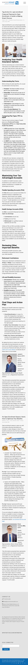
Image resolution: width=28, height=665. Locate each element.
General (21, 20)
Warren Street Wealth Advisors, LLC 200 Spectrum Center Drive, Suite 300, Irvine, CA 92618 (10, 606)
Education (11, 20)
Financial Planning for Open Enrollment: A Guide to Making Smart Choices (12, 16)
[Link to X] (23, 663)
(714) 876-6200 (6, 599)
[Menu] (24, 3)
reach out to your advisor (9, 349)
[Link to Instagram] (14, 663)
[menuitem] (24, 3)
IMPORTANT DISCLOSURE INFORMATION (12, 632)
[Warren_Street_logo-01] (11, 3)
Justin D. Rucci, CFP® (5, 21)
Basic (12, 420)
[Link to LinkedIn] (16, 663)
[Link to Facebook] (12, 663)
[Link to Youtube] (18, 663)
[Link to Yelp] (20, 663)
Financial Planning (16, 20)
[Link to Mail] (25, 663)
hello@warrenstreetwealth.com (11, 601)
